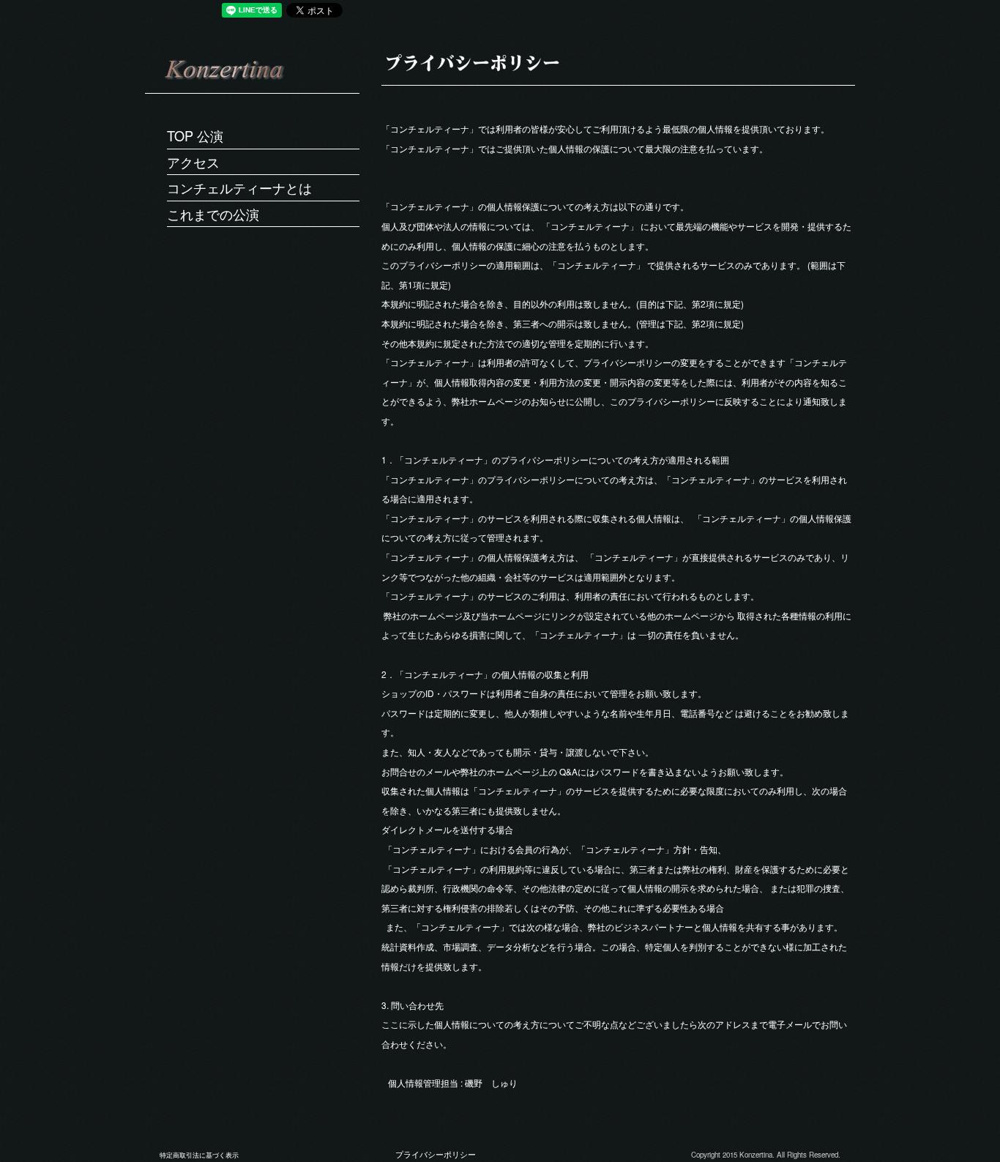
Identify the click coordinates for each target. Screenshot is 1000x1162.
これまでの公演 (213, 213)
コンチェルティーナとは (239, 187)
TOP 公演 (195, 135)
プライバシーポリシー (435, 1154)
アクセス (193, 161)
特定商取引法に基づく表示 (199, 1155)
